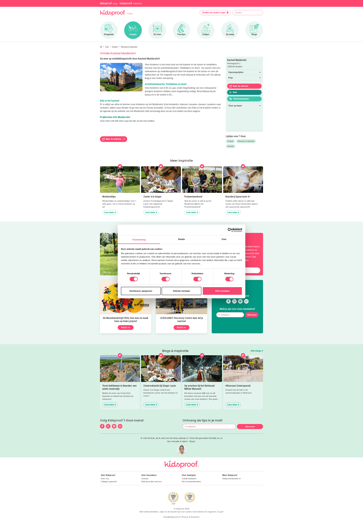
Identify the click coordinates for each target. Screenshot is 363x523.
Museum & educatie (246, 141)
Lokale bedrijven (189, 479)
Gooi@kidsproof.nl (171, 517)
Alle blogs (256, 351)
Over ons (105, 479)
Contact (144, 479)
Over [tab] (224, 239)
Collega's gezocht (109, 482)
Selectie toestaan (181, 291)
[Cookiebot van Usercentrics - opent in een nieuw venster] (229, 230)
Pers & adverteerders (191, 482)
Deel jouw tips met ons (151, 482)
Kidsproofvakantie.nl (231, 479)
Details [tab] (181, 239)
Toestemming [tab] (139, 239)
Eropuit (230, 141)
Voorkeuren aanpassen (140, 291)
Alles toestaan (222, 291)
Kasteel (230, 146)
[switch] (166, 279)
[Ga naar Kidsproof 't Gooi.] (101, 47)
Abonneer (252, 315)
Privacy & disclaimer (191, 517)
